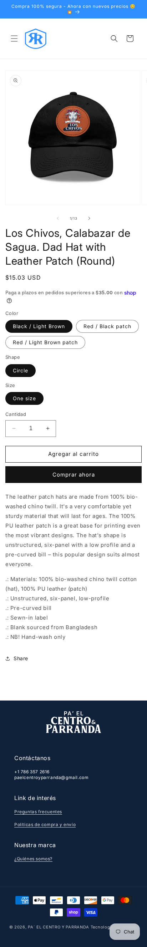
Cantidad (15, 414)
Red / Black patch (107, 326)
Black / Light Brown (39, 326)
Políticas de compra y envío (45, 824)
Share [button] (21, 658)
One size (24, 398)
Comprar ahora (73, 474)
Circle (20, 370)
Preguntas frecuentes (38, 811)
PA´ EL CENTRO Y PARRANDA (58, 927)
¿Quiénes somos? (33, 858)
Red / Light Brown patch (45, 342)
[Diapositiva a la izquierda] (58, 218)
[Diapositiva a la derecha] (89, 218)
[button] (14, 38)
